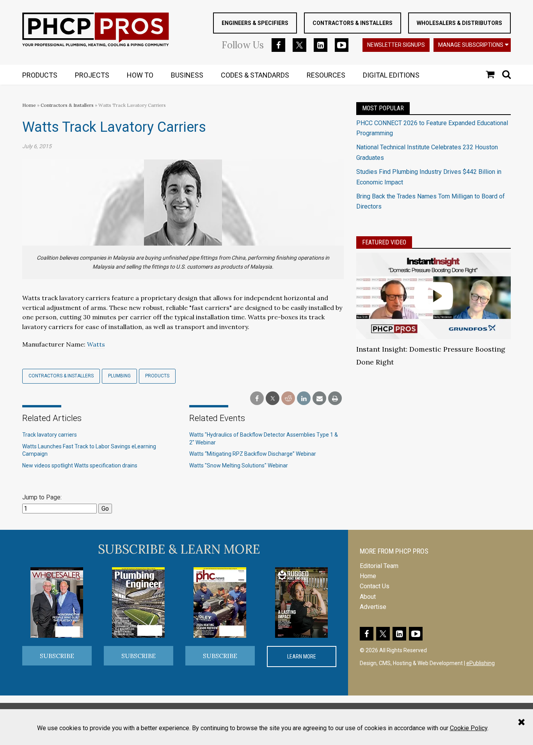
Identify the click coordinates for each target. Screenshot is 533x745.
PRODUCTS (39, 75)
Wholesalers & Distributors (459, 23)
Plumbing (119, 376)
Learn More (301, 656)
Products (157, 376)
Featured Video (384, 242)
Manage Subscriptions (470, 45)
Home (29, 105)
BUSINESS (187, 75)
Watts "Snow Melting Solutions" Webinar (238, 465)
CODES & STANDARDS (255, 75)
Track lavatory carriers (49, 435)
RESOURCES (326, 75)
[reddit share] (288, 398)
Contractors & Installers (353, 23)
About (368, 596)
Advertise (373, 607)
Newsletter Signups (396, 45)
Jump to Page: (42, 497)
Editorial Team (379, 566)
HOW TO (140, 75)
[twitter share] (272, 398)
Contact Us (374, 586)
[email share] (319, 398)
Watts (96, 344)
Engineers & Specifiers (255, 23)
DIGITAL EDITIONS (391, 75)
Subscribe (57, 656)
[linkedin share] (304, 398)
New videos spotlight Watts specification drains (79, 465)
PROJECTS (92, 75)
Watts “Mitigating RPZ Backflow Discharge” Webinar (252, 454)
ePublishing (480, 663)
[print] (335, 398)
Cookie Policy (468, 728)
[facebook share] (257, 398)
